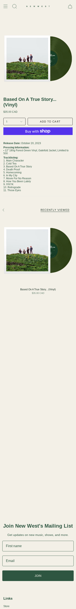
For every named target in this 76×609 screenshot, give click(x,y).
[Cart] (70, 6)
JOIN (38, 575)
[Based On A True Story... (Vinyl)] (38, 250)
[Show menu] (5, 6)
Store (6, 606)
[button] (14, 6)
